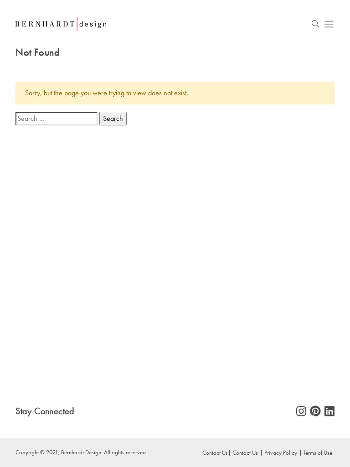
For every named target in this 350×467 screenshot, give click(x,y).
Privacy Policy (280, 452)
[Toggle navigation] (329, 24)
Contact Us (245, 452)
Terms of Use (318, 452)
